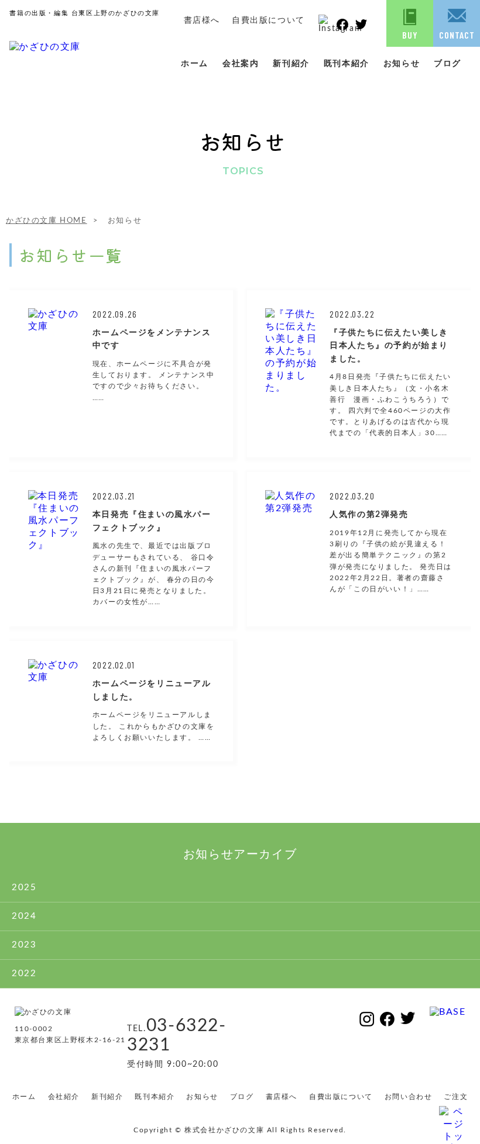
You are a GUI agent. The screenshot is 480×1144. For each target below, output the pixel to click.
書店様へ (202, 20)
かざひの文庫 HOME (46, 220)
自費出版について (268, 20)
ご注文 (456, 1096)
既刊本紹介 (346, 64)
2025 (24, 887)
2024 (24, 916)
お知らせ (401, 64)
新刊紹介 (291, 64)
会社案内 (240, 64)
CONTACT (457, 34)
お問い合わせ (409, 1096)
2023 (24, 944)
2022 (24, 973)
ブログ (447, 64)
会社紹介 (64, 1096)
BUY (410, 34)
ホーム (194, 64)
